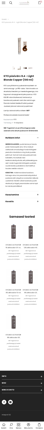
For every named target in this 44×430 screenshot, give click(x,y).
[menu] (3, 2)
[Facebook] (4, 402)
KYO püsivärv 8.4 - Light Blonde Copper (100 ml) (20, 22)
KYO (15, 119)
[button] (11, 426)
